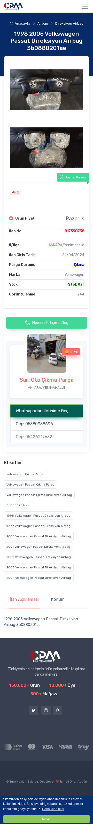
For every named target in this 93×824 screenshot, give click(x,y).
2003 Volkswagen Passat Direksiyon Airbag (38, 567)
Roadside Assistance (24, 793)
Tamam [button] (46, 819)
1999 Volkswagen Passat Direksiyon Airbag (38, 526)
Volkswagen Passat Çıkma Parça (30, 484)
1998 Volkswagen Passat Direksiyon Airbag (38, 515)
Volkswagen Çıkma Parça (24, 474)
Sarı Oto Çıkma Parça (47, 380)
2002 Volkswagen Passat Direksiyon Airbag (38, 557)
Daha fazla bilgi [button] (53, 809)
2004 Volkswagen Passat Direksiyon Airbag (38, 578)
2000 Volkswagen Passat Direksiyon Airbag (38, 536)
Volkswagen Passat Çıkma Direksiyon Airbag (39, 495)
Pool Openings (59, 793)
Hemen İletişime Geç (50, 322)
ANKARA (55, 245)
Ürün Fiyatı (25, 218)
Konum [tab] (58, 599)
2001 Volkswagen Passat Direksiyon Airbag (38, 546)
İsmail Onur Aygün (73, 781)
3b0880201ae (16, 505)
